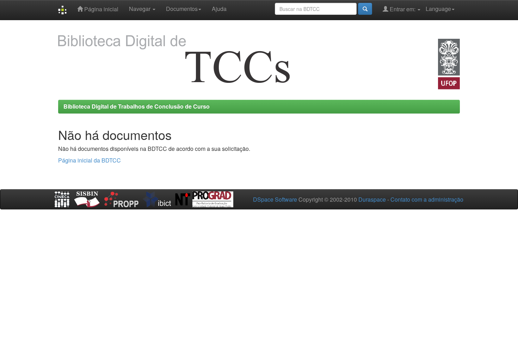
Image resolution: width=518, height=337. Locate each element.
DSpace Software (275, 199)
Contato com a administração (426, 199)
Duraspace (372, 199)
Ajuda (219, 9)
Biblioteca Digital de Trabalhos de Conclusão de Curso (136, 106)
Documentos (182, 9)
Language (438, 9)
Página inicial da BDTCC (89, 160)
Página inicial (100, 9)
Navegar (140, 9)
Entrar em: (402, 9)
